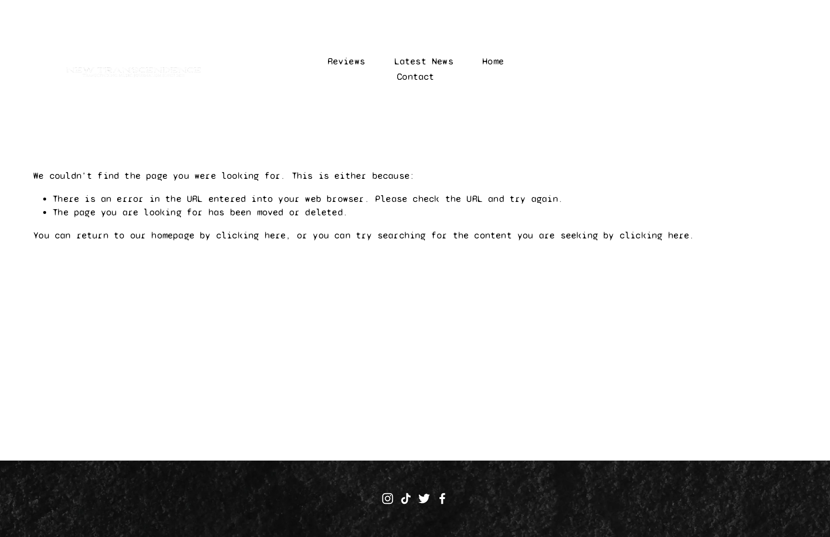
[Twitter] (424, 498)
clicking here (251, 235)
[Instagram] (387, 498)
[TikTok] (406, 498)
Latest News (423, 61)
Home (493, 61)
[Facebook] (442, 498)
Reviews (346, 61)
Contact (415, 76)
